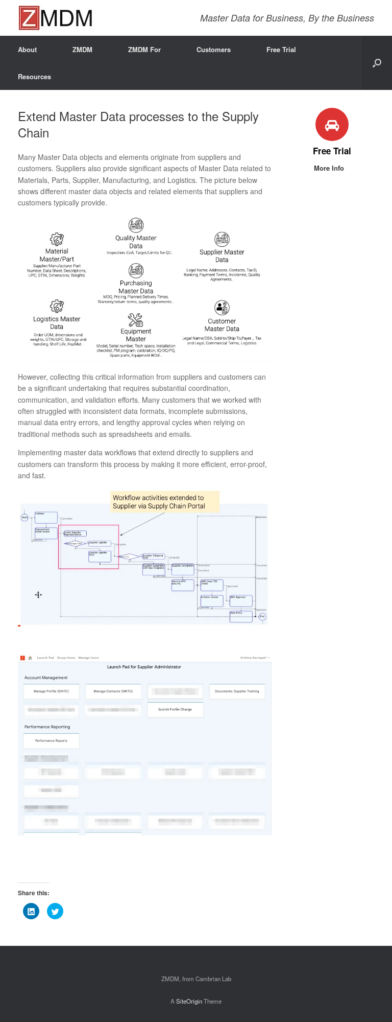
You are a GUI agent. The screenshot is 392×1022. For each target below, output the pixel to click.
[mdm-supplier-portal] (145, 832)
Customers (214, 49)
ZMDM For (144, 49)
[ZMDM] (55, 18)
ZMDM (82, 49)
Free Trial (281, 49)
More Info (330, 168)
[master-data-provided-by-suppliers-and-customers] (145, 358)
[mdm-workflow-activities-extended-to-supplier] (145, 623)
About (27, 49)
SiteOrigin (189, 1001)
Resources (34, 76)
